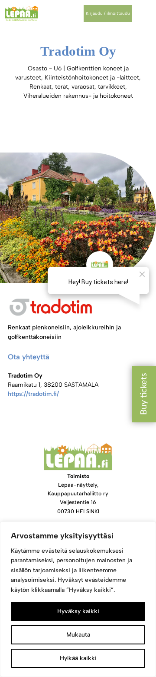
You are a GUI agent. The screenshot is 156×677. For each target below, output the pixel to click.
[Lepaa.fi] (21, 13)
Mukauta (78, 634)
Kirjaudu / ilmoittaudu (108, 13)
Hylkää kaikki (78, 658)
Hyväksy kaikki (78, 611)
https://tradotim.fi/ (33, 394)
